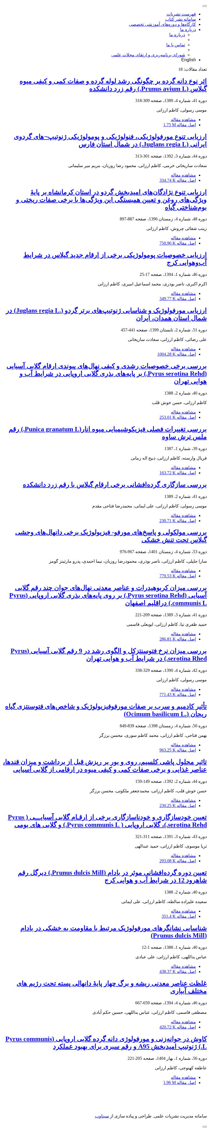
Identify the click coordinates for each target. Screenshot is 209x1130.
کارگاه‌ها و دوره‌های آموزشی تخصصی (162, 24)
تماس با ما (175, 44)
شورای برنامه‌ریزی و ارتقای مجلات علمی (148, 55)
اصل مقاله (179, 124)
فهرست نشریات (181, 14)
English (188, 59)
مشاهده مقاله (183, 119)
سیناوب (102, 1116)
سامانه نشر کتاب (180, 19)
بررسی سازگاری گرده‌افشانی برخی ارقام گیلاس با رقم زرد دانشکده (115, 484)
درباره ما (188, 29)
